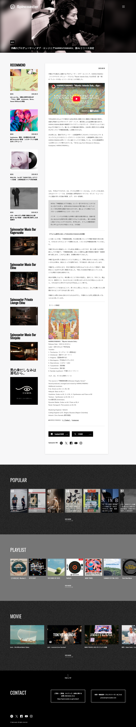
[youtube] (76, 444)
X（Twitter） (66, 420)
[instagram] (81, 444)
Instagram (75, 420)
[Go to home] (24, 6)
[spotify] (61, 444)
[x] (66, 444)
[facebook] (71, 444)
